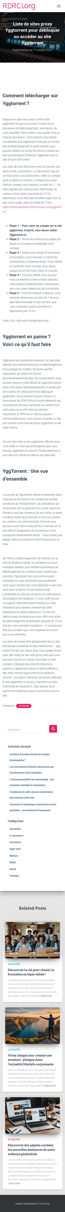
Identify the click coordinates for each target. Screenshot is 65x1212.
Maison (14, 855)
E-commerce (16, 835)
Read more (46, 995)
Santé (13, 869)
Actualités (24, 706)
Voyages (14, 875)
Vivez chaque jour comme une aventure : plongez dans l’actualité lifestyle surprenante (31, 1059)
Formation (15, 842)
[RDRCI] (20, 6)
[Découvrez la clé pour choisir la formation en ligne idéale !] (32, 940)
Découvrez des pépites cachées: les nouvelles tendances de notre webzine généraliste (31, 1149)
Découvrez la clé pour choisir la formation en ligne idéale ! (31, 972)
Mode (13, 862)
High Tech (15, 849)
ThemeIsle (44, 1203)
